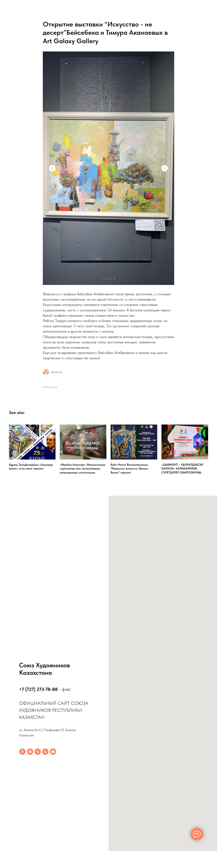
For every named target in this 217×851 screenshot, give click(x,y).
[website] (30, 751)
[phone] (38, 751)
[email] (53, 751)
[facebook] (22, 751)
